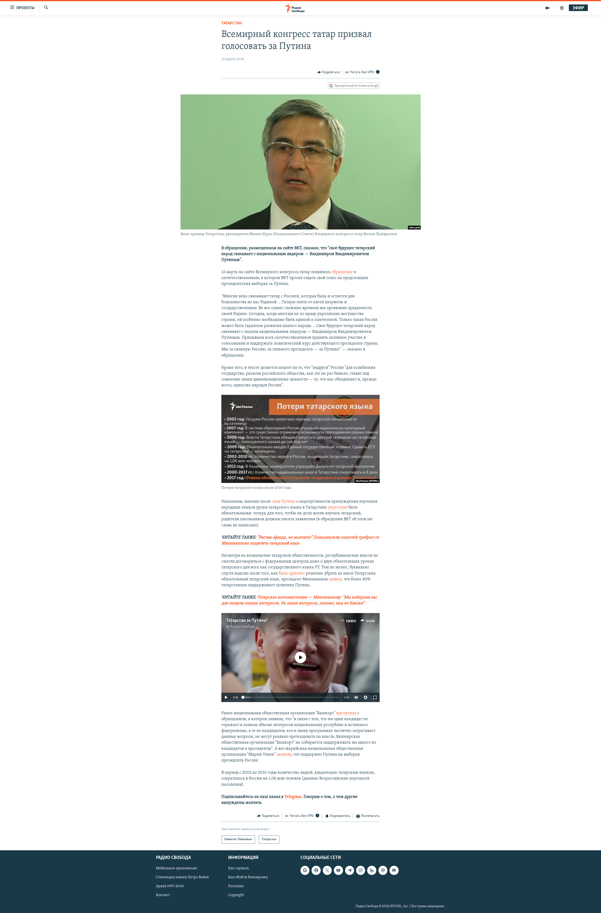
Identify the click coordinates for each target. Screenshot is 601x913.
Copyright (236, 895)
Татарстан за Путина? (247, 620)
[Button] (328, 72)
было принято (292, 573)
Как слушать (238, 868)
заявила (283, 755)
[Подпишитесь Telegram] (349, 870)
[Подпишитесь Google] (304, 870)
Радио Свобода (242, 627)
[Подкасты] (382, 870)
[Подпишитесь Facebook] (316, 870)
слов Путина (283, 502)
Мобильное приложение (176, 868)
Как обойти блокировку (248, 877)
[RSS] (371, 870)
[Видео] (547, 8)
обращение (342, 272)
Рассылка (236, 886)
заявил (335, 579)
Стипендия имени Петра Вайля (182, 877)
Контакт (163, 895)
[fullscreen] (375, 697)
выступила (346, 713)
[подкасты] (562, 8)
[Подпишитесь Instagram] (360, 870)
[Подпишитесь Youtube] (338, 870)
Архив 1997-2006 (170, 886)
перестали (337, 507)
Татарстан (231, 23)
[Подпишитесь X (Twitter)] (327, 870)
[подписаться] (393, 870)
